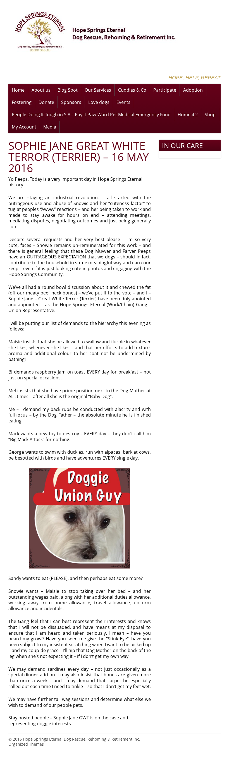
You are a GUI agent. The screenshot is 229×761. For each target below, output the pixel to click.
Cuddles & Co (132, 90)
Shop (210, 114)
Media (49, 127)
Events (123, 102)
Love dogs (98, 102)
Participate (164, 90)
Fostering (22, 102)
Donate (46, 102)
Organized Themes (26, 744)
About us (41, 90)
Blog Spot (68, 90)
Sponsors (71, 102)
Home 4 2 (188, 114)
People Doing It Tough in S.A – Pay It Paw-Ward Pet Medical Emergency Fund (91, 114)
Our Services (98, 90)
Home (18, 90)
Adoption (193, 90)
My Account (24, 127)
